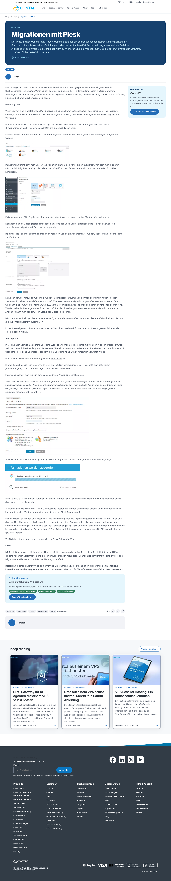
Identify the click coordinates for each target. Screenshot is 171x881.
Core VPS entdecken (22, 597)
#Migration (22, 611)
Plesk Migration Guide (101, 328)
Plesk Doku (58, 539)
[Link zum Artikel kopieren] (123, 611)
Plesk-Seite (98, 569)
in (117, 611)
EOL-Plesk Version (108, 111)
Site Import (56, 358)
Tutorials (14, 17)
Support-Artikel (19, 332)
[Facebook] (113, 759)
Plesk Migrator (108, 114)
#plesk (32, 611)
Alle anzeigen (62, 611)
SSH (109, 168)
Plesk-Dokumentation (71, 512)
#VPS (53, 611)
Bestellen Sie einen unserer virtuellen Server (27, 566)
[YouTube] (140, 759)
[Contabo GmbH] (25, 8)
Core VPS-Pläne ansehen (144, 111)
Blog (7, 17)
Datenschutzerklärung (23, 775)
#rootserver (42, 611)
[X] (131, 759)
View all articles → (149, 649)
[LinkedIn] (122, 759)
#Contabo (10, 611)
